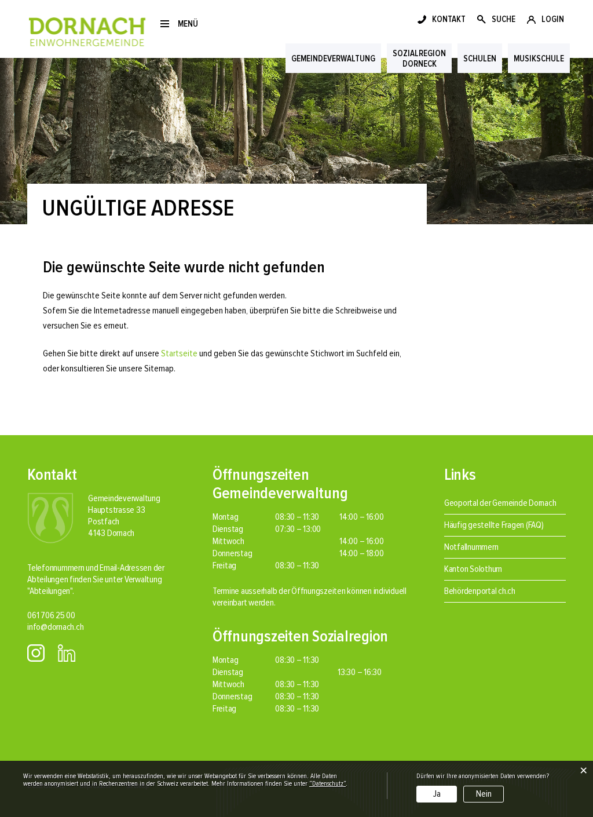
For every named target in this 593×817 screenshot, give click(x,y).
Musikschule (539, 58)
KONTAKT (449, 19)
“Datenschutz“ (327, 783)
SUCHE (503, 19)
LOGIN (552, 19)
